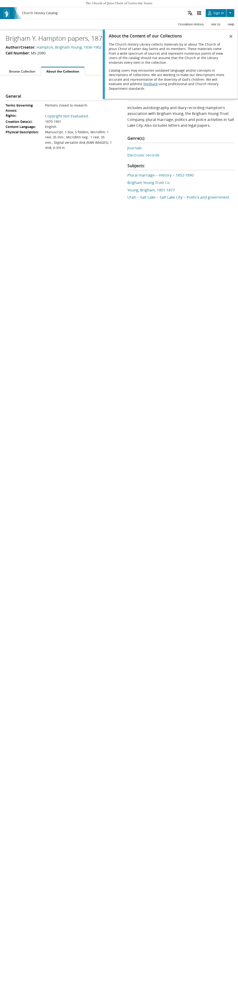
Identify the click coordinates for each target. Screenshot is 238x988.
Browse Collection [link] (22, 71)
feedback (150, 84)
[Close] (231, 36)
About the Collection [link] (62, 71)
